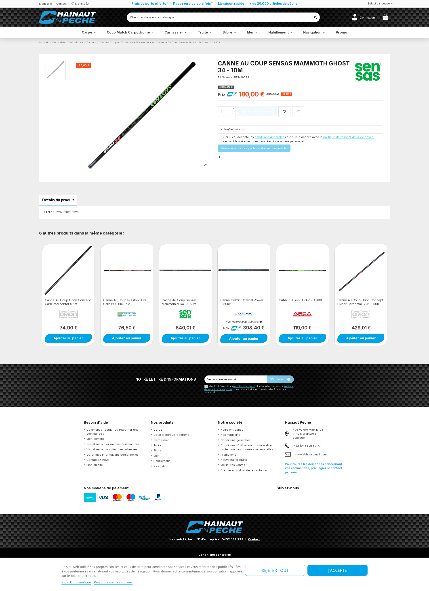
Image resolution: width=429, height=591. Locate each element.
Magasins (46, 3)
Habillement (162, 461)
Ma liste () (82, 3)
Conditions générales (235, 440)
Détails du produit (58, 200)
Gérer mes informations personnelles (112, 454)
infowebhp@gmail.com (311, 454)
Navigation (161, 466)
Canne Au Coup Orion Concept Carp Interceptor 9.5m (68, 302)
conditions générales (269, 137)
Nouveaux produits (234, 459)
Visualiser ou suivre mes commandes (112, 444)
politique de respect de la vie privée (348, 137)
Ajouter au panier (260, 111)
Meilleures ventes (233, 465)
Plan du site (94, 465)
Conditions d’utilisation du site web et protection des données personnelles (247, 447)
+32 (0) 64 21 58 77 (307, 445)
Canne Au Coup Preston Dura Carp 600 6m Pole (125, 302)
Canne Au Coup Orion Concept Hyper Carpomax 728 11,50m (360, 302)
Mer (156, 455)
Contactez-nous (97, 459)
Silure (157, 450)
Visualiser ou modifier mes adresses (111, 449)
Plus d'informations (76, 582)
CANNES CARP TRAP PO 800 (300, 300)
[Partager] (219, 157)
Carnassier (161, 440)
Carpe (158, 429)
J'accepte (337, 570)
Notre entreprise (232, 429)
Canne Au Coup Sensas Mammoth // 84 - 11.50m (179, 302)
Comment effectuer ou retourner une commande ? (112, 431)
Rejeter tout (275, 570)
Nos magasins (230, 434)
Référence (225, 77)
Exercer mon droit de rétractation (244, 470)
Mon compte (95, 438)
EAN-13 (49, 212)
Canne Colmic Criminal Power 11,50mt (241, 302)
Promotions (228, 454)
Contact (61, 3)
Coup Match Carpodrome (171, 434)
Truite (158, 445)
